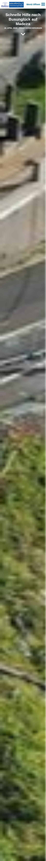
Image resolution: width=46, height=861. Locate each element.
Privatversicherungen (30, 28)
